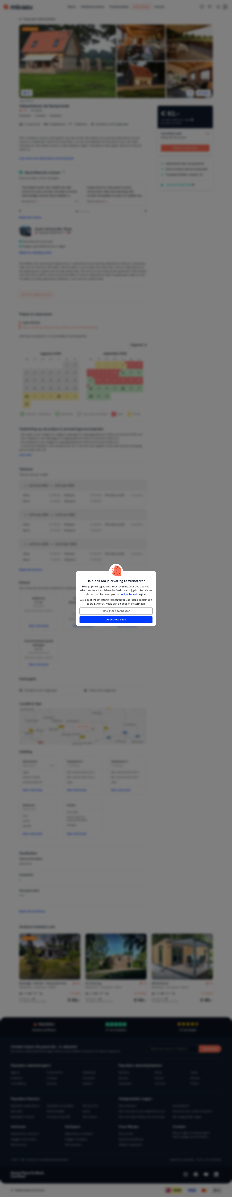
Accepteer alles (116, 619)
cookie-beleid (128, 594)
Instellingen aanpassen (116, 611)
